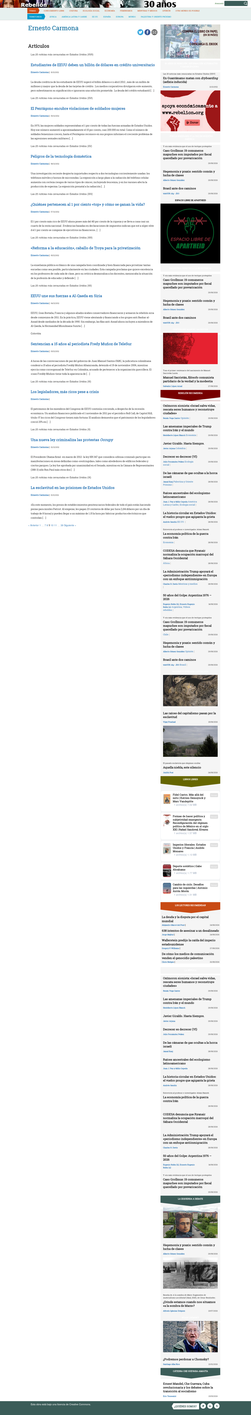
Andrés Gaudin (170, 522)
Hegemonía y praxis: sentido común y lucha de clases (189, 173)
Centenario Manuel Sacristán (190, 329)
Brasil (183, 664)
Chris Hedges (168, 962)
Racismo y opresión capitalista (190, 671)
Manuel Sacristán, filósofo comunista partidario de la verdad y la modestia (188, 379)
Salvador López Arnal (172, 386)
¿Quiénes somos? (185, 1406)
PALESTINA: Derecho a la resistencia (190, 268)
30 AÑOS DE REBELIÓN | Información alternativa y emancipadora (191, 65)
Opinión (166, 10)
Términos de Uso (101, 1404)
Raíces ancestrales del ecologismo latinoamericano (186, 495)
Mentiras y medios (147, 10)
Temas (32, 10)
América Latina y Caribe (74, 16)
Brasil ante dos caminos (179, 188)
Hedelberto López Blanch (174, 435)
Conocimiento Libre (54, 10)
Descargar (214, 795)
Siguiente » (70, 525)
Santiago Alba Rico (171, 1364)
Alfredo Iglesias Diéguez (174, 1311)
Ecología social (91, 10)
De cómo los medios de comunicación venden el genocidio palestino (188, 956)
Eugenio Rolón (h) (171, 604)
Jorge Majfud (168, 934)
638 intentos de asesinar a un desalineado (190, 931)
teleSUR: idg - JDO (171, 193)
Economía (110, 10)
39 (62, 525)
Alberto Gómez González (174, 180)
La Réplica (190, 970)
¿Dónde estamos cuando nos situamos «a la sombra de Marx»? (189, 1304)
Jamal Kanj (168, 481)
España (107, 16)
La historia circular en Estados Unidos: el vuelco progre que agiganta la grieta (189, 515)
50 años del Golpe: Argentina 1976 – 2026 (187, 597)
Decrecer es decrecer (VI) (180, 457)
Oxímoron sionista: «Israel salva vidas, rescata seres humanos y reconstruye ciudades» (189, 409)
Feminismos (126, 10)
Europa (119, 16)
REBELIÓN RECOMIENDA (190, 393)
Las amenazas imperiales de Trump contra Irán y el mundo (187, 428)
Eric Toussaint (169, 1396)
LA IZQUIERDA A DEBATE (190, 1198)
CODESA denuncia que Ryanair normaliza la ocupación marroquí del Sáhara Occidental (188, 554)
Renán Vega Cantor (171, 418)
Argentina (177, 607)
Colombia (180, 448)
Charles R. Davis (170, 584)
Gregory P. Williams (170, 948)
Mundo (132, 16)
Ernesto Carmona (39, 72)
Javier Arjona (169, 448)
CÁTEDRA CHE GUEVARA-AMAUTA (190, 1371)
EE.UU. (95, 16)
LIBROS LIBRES (190, 779)
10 (52, 525)
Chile (165, 634)
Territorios (35, 16)
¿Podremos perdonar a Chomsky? (186, 1359)
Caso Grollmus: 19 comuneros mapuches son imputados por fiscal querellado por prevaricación (187, 154)
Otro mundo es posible (188, 10)
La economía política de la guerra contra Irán (185, 535)
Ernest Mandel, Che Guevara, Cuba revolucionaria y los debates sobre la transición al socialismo (188, 1387)
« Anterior (33, 525)
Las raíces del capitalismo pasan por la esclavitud (189, 715)
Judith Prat (168, 772)
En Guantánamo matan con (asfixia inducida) (190, 80)
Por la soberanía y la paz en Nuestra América (191, 137)
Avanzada (219, 3)
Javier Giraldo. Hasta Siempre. (183, 443)
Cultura (73, 10)
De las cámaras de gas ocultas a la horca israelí (190, 475)
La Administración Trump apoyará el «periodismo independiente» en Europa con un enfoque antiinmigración (190, 575)
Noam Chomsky (190, 1317)
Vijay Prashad (169, 722)
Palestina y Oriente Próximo (156, 16)
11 (55, 525)
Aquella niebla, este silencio (182, 767)
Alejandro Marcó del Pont (173, 925)
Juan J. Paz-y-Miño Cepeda (175, 501)
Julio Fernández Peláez (173, 461)
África (53, 16)
